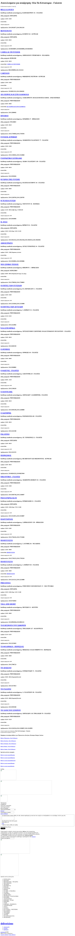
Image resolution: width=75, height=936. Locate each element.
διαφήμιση (6, 929)
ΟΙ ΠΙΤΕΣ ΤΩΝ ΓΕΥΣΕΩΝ (11, 286)
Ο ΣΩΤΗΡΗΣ (6, 413)
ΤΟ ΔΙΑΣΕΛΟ (6, 668)
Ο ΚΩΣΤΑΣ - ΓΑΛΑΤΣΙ (10, 370)
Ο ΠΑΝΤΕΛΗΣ (6, 392)
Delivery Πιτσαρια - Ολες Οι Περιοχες (8, 743)
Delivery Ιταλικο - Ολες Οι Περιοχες (8, 749)
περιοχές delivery (5, 934)
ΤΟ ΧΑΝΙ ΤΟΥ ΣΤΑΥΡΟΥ (11, 710)
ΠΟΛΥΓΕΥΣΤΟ (7, 540)
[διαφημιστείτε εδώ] (8, 779)
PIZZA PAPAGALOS (9, 498)
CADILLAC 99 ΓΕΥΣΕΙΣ (10, 52)
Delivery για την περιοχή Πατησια (7, 763)
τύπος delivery (12, 934)
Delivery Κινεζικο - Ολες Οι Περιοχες (8, 740)
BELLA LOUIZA (7, 10)
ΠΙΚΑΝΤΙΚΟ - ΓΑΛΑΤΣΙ (10, 477)
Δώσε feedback (4, 813)
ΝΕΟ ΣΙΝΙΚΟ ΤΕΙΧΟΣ (10, 264)
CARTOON (5, 73)
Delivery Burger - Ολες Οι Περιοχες (8, 746)
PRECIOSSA (6, 583)
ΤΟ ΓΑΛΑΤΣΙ (6, 689)
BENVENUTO (6, 31)
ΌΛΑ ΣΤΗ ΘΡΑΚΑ (8, 328)
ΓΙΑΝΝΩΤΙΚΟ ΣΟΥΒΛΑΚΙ (11, 158)
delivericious (7, 923)
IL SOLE (4, 222)
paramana (3, 932)
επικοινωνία (6, 927)
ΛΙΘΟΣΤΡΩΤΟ (7, 243)
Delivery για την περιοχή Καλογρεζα (8, 760)
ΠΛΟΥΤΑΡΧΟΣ (7, 519)
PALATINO (5, 434)
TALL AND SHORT (8, 604)
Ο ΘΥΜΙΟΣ (5, 349)
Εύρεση (2, 810)
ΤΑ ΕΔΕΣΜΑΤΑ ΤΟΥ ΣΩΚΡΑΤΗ (13, 625)
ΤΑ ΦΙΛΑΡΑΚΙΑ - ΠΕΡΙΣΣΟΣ (12, 646)
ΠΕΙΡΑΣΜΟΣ (6, 455)
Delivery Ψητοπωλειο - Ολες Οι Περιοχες (9, 738)
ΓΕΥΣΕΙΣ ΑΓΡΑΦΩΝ (9, 137)
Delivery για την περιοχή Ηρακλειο (8, 757)
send (3, 823)
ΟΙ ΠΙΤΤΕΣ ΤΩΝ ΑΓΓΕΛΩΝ (12, 307)
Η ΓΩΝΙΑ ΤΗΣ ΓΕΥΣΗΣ (10, 179)
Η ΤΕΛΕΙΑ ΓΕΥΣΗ (8, 201)
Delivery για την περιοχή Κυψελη (7, 766)
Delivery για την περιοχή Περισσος (8, 755)
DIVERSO (4, 116)
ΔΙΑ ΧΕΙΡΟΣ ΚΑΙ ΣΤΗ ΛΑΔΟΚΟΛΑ (15, 94)
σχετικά (5, 928)
